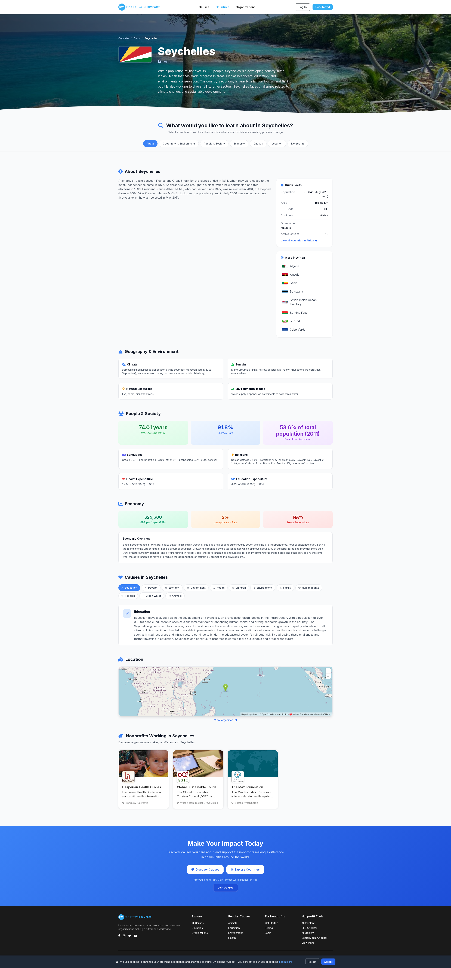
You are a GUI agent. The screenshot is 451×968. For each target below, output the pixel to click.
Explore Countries (247, 869)
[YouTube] (135, 936)
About (150, 143)
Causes (204, 7)
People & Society (214, 143)
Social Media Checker (314, 937)
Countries (222, 7)
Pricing (269, 927)
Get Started (322, 6)
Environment (264, 587)
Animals (177, 595)
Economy (239, 143)
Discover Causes (207, 869)
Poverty (152, 587)
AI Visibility (308, 932)
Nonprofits (297, 143)
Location (277, 143)
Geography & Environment (179, 143)
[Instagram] (124, 936)
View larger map (224, 719)
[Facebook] (119, 936)
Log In (302, 7)
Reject (312, 961)
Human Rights (310, 587)
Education (131, 587)
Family (287, 587)
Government (198, 587)
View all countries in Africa (297, 240)
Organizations (245, 7)
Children (241, 587)
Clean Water (153, 595)
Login (268, 932)
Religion (130, 595)
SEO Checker (309, 927)
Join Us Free (225, 887)
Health (221, 587)
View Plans (308, 942)
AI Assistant (308, 922)
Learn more (285, 961)
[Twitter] (129, 936)
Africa (137, 38)
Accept (328, 961)
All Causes (198, 922)
